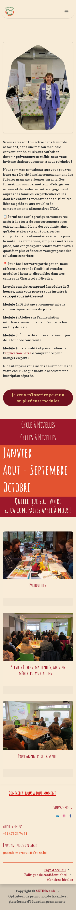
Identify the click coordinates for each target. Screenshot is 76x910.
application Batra (18, 353)
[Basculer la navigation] (66, 11)
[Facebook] (70, 816)
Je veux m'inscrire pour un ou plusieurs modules (38, 397)
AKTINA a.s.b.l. (46, 891)
